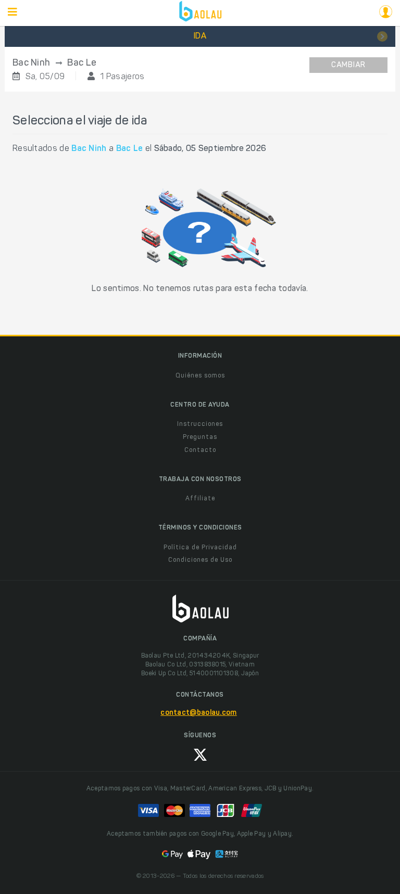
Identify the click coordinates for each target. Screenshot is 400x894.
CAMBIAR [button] (348, 65)
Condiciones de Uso (200, 560)
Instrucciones (200, 424)
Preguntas (200, 437)
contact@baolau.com (198, 713)
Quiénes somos (200, 376)
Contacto (200, 450)
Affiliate (200, 499)
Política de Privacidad (200, 548)
